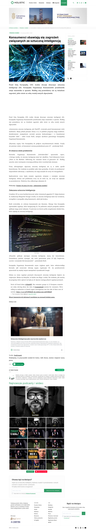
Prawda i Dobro (33, 2)
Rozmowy (36, 515)
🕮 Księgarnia (56, 2)
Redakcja (50, 505)
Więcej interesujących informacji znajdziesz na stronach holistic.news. (32, 297)
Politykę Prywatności (31, 493)
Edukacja (48, 2)
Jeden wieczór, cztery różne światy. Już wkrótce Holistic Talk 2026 (72, 53)
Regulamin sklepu (52, 520)
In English (63, 2)
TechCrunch (18, 355)
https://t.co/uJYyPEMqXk (24, 292)
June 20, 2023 (32, 294)
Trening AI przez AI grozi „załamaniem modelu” (32, 185)
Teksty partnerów (38, 518)
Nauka (35, 509)
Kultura (36, 513)
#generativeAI (39, 287)
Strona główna (13, 28)
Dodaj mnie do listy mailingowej (52, 490)
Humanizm (41, 2)
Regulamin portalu (52, 518)
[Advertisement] (37, 106)
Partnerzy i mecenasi (53, 515)
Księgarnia (50, 507)
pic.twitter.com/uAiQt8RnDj (43, 292)
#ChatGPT (28, 284)
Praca (49, 513)
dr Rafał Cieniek (13, 370)
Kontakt (50, 509)
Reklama (50, 511)
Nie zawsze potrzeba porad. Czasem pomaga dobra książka (72, 42)
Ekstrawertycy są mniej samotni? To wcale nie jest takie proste (71, 66)
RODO (49, 522)
